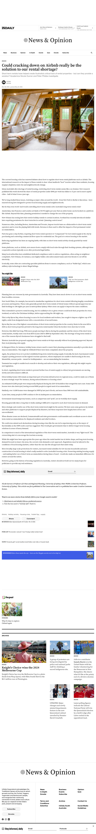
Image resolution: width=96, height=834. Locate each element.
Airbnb (4, 514)
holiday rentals (13, 514)
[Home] (11, 28)
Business (13, 53)
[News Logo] (48, 40)
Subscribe (65, 53)
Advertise (44, 806)
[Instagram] (6, 819)
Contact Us (82, 801)
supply (43, 514)
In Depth (32, 53)
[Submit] (74, 471)
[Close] (93, 826)
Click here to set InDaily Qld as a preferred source (22, 501)
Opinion (23, 53)
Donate (56, 53)
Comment (31, 519)
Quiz (48, 53)
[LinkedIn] (9, 819)
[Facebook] (3, 819)
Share (11, 519)
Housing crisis (25, 514)
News (5, 53)
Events (41, 53)
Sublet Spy (35, 514)
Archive (62, 801)
